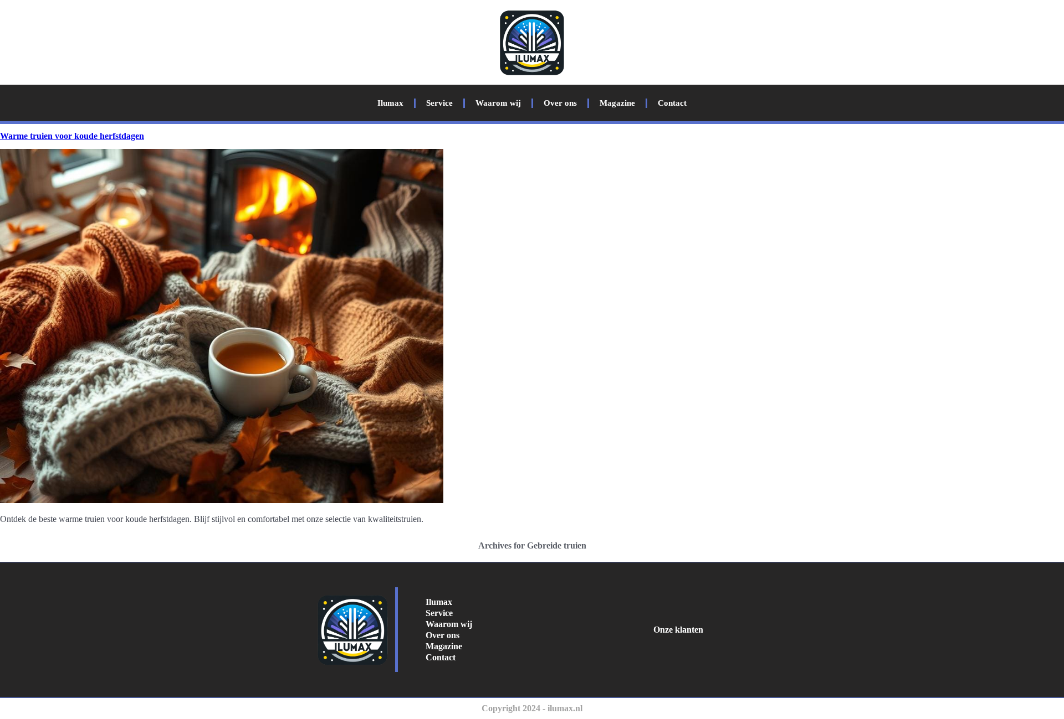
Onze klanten (678, 629)
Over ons (560, 103)
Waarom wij (498, 103)
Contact (672, 103)
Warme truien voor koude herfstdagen (72, 136)
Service (439, 103)
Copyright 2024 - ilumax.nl (532, 708)
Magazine (617, 103)
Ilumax (390, 103)
